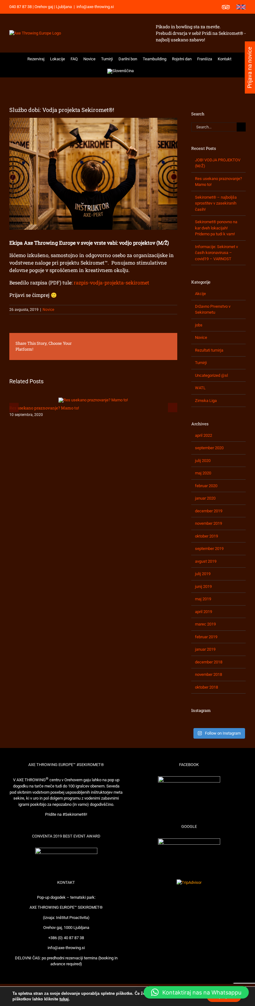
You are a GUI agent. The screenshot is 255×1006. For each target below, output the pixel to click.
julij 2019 (203, 573)
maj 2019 (203, 599)
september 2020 (209, 447)
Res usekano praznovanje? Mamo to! (44, 408)
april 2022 (203, 435)
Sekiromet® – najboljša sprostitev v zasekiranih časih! (216, 203)
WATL (200, 387)
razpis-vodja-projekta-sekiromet (112, 282)
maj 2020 (203, 473)
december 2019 (208, 511)
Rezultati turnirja (209, 350)
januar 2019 (205, 649)
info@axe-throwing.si (95, 6)
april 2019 (203, 611)
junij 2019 (203, 586)
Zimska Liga (206, 400)
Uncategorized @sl (211, 375)
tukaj (64, 999)
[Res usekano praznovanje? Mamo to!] (93, 400)
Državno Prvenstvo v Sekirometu (212, 309)
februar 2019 (206, 637)
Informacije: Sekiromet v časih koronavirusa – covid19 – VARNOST (216, 252)
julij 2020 (203, 460)
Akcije (200, 293)
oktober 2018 (206, 687)
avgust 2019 (205, 561)
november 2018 (208, 674)
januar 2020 (205, 498)
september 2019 (209, 548)
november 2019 (208, 523)
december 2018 (208, 662)
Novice (48, 309)
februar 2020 (206, 485)
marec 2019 (205, 624)
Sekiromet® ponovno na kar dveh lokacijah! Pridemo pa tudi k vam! (216, 227)
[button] (140, 71)
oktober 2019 (206, 536)
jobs (198, 325)
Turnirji (201, 362)
